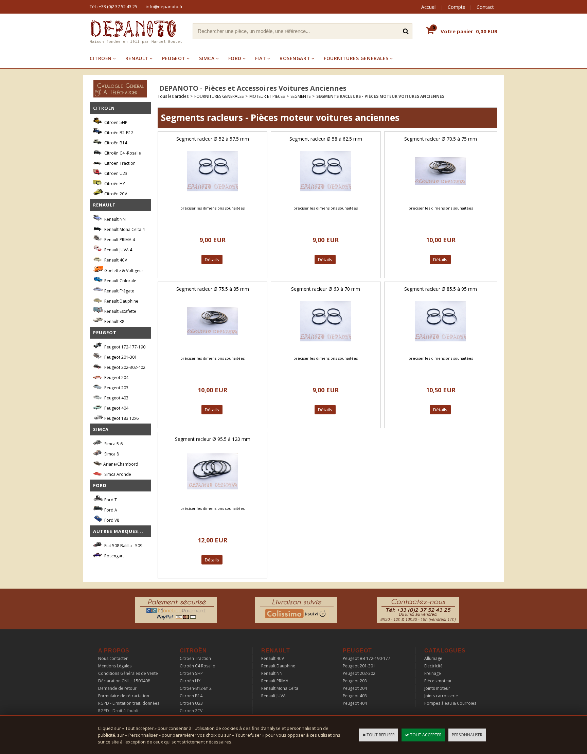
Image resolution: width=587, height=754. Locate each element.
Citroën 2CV (115, 194)
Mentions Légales (114, 666)
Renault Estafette (119, 311)
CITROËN (101, 58)
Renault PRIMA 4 (119, 240)
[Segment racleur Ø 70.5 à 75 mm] (440, 198)
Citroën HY (114, 183)
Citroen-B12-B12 (196, 688)
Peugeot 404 (115, 408)
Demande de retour (117, 688)
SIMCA (207, 58)
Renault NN (114, 219)
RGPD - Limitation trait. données (128, 703)
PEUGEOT (173, 58)
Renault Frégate (118, 291)
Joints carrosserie (441, 696)
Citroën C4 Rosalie (197, 666)
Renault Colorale (119, 281)
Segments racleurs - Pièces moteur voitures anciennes (380, 96)
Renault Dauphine (120, 301)
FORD (235, 58)
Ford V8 (111, 520)
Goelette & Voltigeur (123, 270)
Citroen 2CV (191, 711)
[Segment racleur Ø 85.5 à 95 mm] (440, 349)
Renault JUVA (273, 696)
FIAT (260, 58)
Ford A (110, 510)
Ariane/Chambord (120, 464)
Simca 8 (111, 454)
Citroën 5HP (115, 122)
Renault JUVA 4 (117, 250)
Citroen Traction (195, 658)
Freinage (432, 673)
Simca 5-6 (113, 444)
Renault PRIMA (274, 681)
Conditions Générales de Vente (128, 673)
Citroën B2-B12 (118, 133)
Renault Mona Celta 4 (124, 229)
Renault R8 (113, 321)
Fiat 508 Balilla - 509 (122, 546)
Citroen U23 (191, 703)
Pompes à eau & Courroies (450, 703)
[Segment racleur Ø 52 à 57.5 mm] (213, 198)
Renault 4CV (115, 260)
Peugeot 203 (115, 388)
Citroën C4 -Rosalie (122, 153)
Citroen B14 (191, 696)
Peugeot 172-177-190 (124, 347)
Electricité (433, 666)
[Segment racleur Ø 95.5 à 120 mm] (213, 499)
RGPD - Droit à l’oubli (118, 711)
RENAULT (136, 58)
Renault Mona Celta (279, 688)
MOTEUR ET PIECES (267, 96)
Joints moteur (437, 688)
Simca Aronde (117, 474)
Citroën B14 (115, 143)
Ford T (110, 500)
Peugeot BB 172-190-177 (366, 658)
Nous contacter (113, 658)
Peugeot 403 (115, 398)
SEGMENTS (300, 96)
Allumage (433, 658)
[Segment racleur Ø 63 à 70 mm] (326, 349)
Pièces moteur (438, 681)
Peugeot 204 (115, 377)
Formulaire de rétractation (123, 696)
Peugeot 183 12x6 (121, 418)
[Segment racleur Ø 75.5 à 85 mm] (213, 349)
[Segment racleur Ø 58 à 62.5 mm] (326, 198)
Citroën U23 (115, 173)
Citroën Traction (119, 163)
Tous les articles (173, 96)
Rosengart (113, 556)
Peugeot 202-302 (359, 673)
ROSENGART (295, 58)
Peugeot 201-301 (120, 357)
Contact (485, 7)
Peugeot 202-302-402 (124, 367)
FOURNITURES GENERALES (356, 58)
